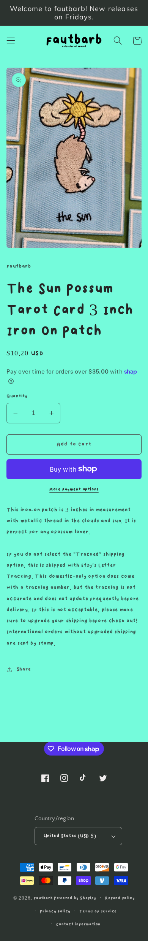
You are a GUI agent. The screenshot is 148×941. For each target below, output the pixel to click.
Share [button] (24, 669)
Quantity (16, 396)
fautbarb (43, 898)
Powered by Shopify (75, 898)
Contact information (78, 924)
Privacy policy (55, 911)
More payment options (74, 489)
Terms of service (98, 911)
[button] (10, 41)
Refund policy (120, 898)
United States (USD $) (70, 835)
